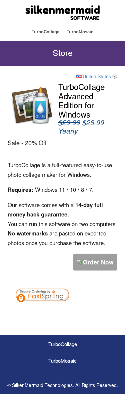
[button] (92, 313)
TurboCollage (45, 31)
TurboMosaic (80, 31)
